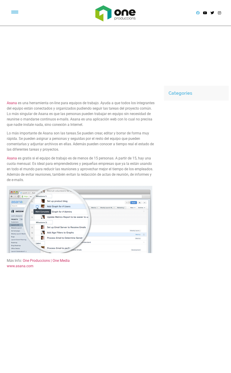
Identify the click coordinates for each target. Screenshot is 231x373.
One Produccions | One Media (46, 260)
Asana (12, 103)
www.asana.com (20, 266)
